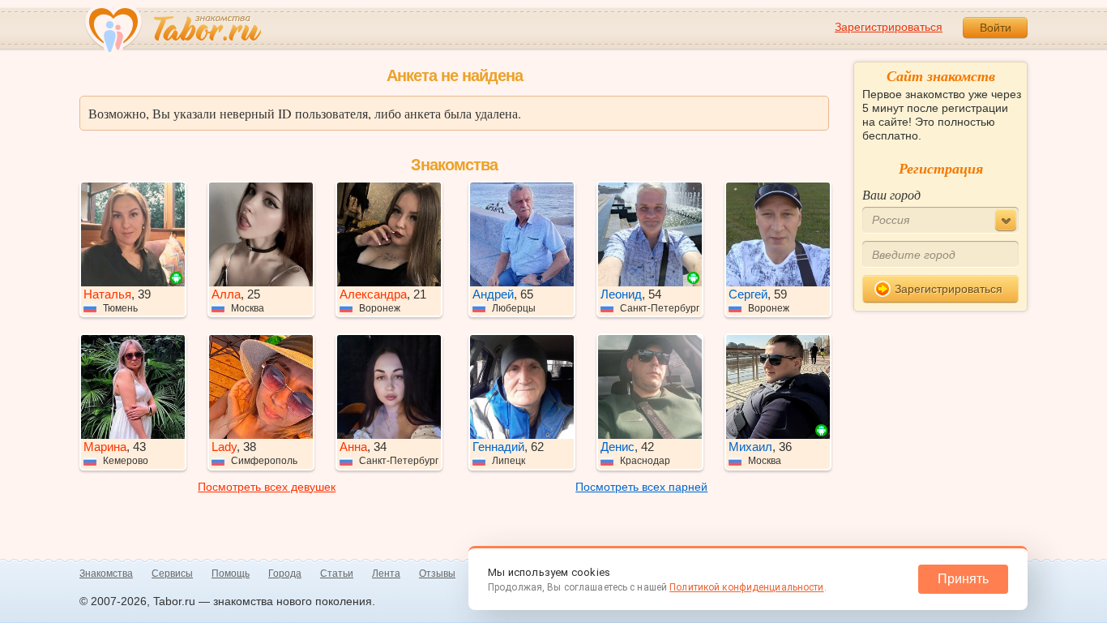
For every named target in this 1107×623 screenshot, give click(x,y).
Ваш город (891, 194)
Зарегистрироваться (888, 26)
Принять (963, 579)
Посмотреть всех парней (641, 486)
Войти (995, 27)
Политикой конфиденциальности (746, 587)
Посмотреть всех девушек (267, 486)
